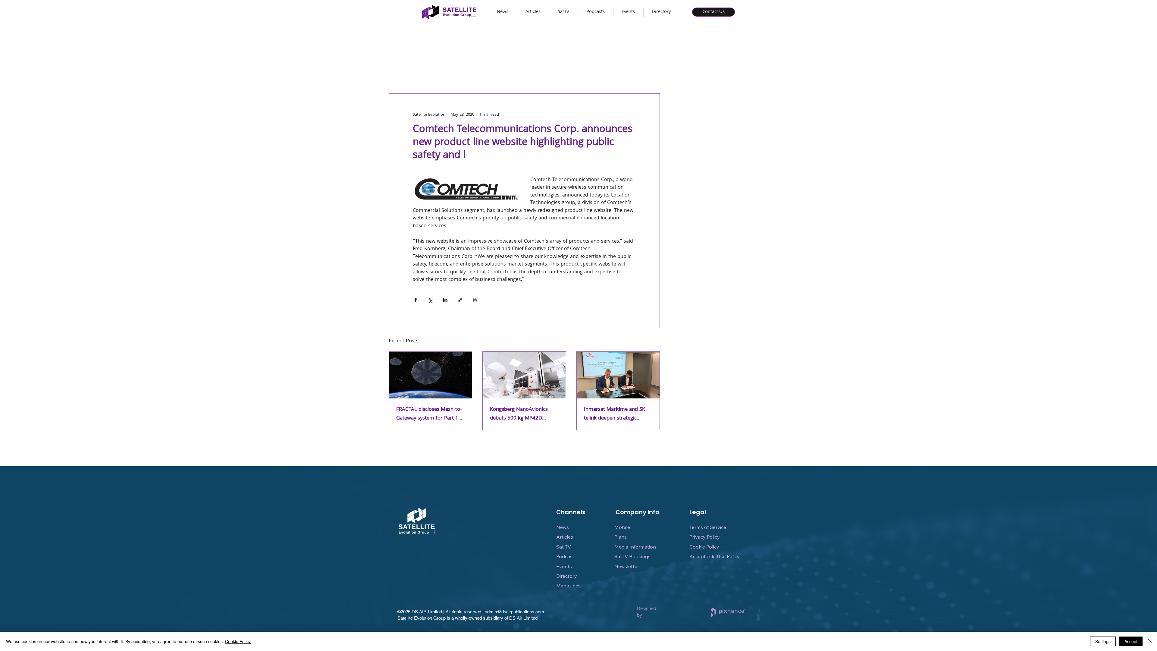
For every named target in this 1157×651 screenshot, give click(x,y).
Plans (620, 537)
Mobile (622, 527)
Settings (1103, 641)
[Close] (1149, 641)
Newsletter (626, 566)
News (562, 527)
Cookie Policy (704, 547)
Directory (566, 576)
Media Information (635, 547)
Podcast (565, 556)
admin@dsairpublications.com (514, 611)
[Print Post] (475, 300)
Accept (1130, 641)
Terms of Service (707, 527)
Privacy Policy (704, 537)
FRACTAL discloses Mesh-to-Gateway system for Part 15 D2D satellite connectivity (429, 414)
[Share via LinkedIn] (445, 300)
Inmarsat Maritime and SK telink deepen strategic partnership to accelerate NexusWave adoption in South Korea (614, 414)
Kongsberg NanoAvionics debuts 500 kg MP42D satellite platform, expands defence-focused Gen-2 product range (521, 414)
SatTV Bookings (632, 556)
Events (564, 566)
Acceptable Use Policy (714, 556)
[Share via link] (460, 300)
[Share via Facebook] (416, 300)
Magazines (568, 586)
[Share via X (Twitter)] (430, 300)
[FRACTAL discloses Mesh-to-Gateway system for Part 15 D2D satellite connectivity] (430, 375)
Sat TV (563, 547)
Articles (564, 537)
